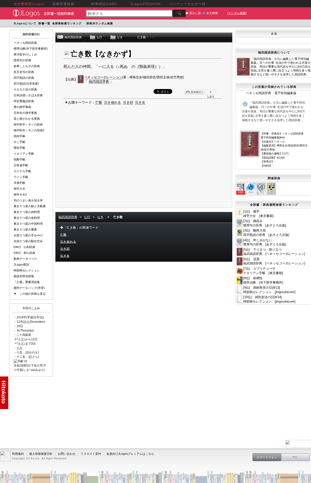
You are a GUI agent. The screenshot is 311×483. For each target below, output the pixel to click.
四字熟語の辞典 (24, 78)
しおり (210, 96)
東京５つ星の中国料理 (28, 223)
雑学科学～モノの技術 (28, 124)
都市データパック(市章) (29, 288)
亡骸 (98, 102)
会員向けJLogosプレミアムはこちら (130, 454)
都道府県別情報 (24, 276)
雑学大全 (19, 188)
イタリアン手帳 (24, 153)
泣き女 (140, 102)
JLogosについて (24, 23)
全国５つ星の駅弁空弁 (28, 241)
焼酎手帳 (19, 159)
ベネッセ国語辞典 (25, 43)
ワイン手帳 (21, 177)
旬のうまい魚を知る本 (28, 200)
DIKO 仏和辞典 (24, 247)
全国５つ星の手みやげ (28, 235)
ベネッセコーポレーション (103, 77)
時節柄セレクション (27, 270)
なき (100, 217)
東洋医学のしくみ (25, 54)
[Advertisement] (142, 160)
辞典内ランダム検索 (99, 23)
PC (295, 457)
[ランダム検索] (236, 13)
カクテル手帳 (22, 171)
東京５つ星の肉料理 (27, 212)
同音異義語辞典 (24, 101)
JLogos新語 (21, 264)
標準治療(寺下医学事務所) (31, 48)
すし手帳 (19, 142)
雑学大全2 (20, 194)
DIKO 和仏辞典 (24, 253)
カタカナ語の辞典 (25, 89)
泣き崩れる (112, 102)
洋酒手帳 (19, 183)
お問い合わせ (66, 454)
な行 (87, 217)
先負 (19, 348)
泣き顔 (128, 102)
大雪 (21, 339)
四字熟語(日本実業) (26, 83)
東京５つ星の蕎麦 (25, 229)
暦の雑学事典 (22, 107)
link (282, 137)
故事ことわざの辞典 (27, 66)
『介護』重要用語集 (27, 282)
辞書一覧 (44, 23)
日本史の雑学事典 (25, 113)
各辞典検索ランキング (67, 23)
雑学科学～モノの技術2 (29, 130)
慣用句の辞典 (22, 60)
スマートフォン (267, 457)
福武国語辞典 (99, 81)
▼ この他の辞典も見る (30, 293)
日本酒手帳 (21, 165)
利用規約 (18, 454)
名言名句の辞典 (24, 72)
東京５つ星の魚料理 (27, 218)
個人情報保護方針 (40, 454)
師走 (27, 321)
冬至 (21, 343)
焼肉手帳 (19, 136)
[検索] (179, 13)
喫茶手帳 (19, 148)
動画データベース (25, 258)
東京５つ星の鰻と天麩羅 (30, 206)
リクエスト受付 (91, 454)
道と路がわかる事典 (27, 118)
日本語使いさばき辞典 (28, 95)
